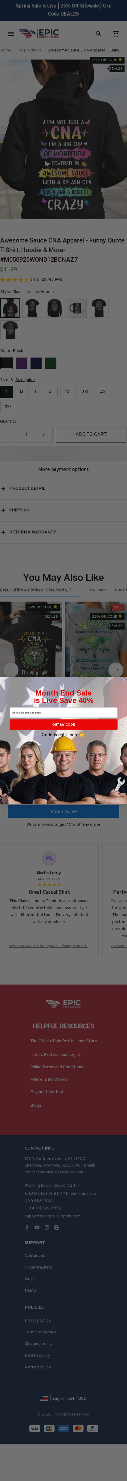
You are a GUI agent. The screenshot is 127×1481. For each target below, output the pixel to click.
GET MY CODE (63, 724)
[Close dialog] (124, 680)
